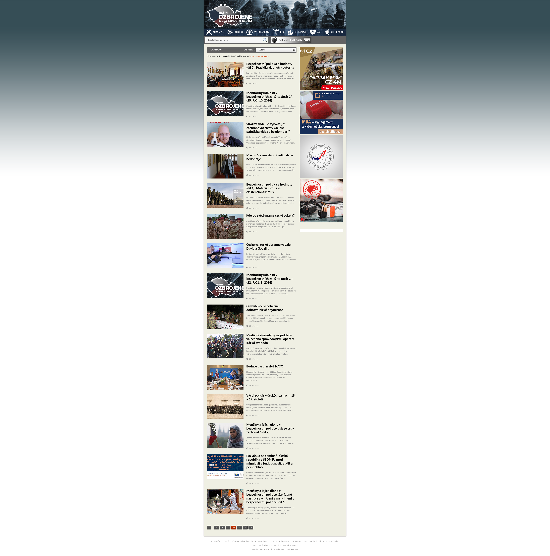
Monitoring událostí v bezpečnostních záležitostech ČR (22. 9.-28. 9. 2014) (269, 278)
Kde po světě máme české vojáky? (270, 215)
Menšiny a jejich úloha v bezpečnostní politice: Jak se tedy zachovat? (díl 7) (270, 428)
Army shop (294, 549)
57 (239, 527)
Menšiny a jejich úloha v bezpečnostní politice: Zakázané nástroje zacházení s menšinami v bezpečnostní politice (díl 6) (270, 496)
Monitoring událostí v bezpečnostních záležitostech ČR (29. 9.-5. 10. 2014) (269, 97)
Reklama (321, 541)
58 (245, 527)
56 (234, 527)
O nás (305, 541)
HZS (282, 32)
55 (228, 527)
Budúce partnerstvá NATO (264, 366)
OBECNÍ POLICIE (337, 32)
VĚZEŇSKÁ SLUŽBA (262, 32)
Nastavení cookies (332, 541)
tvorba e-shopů (269, 549)
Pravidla (312, 541)
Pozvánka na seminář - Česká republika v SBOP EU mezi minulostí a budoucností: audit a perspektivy (269, 461)
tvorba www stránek (283, 549)
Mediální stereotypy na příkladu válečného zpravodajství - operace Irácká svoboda (270, 339)
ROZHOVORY (296, 541)
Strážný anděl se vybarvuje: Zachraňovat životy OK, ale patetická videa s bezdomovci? (268, 128)
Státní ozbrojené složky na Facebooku (291, 40)
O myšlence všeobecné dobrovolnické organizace (264, 308)
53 (216, 527)
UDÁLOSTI (285, 541)
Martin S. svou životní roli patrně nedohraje (269, 157)
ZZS (319, 32)
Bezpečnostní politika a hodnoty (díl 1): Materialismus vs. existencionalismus (269, 188)
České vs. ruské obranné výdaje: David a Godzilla (269, 246)
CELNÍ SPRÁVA (300, 32)
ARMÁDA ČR (218, 32)
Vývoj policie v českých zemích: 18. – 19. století (270, 397)
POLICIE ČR (238, 32)
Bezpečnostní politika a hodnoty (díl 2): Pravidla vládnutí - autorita (270, 66)
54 (222, 527)
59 (251, 527)
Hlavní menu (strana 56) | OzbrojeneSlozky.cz (230, 14)
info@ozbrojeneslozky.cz (259, 56)
